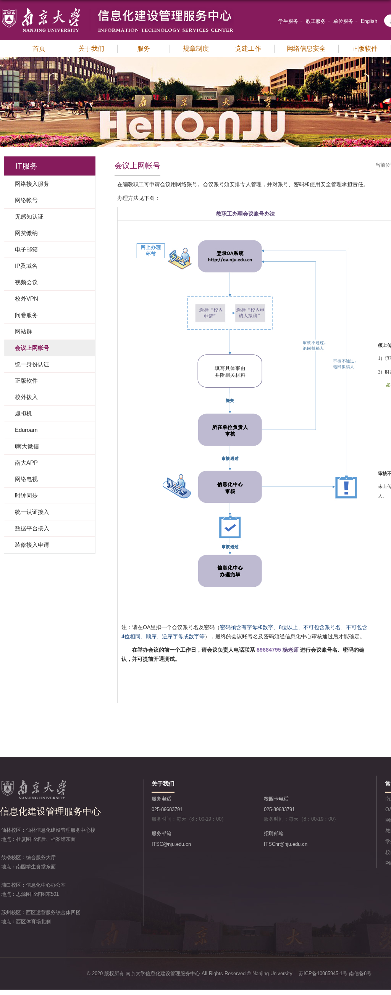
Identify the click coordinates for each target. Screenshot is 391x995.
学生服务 (288, 21)
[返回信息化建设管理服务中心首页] (117, 10)
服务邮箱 (161, 833)
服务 (143, 48)
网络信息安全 (306, 48)
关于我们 (91, 48)
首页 (38, 48)
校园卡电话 (276, 799)
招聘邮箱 (274, 833)
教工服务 (316, 21)
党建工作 (248, 48)
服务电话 (161, 799)
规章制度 (196, 48)
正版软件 (365, 48)
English (369, 21)
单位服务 (343, 21)
